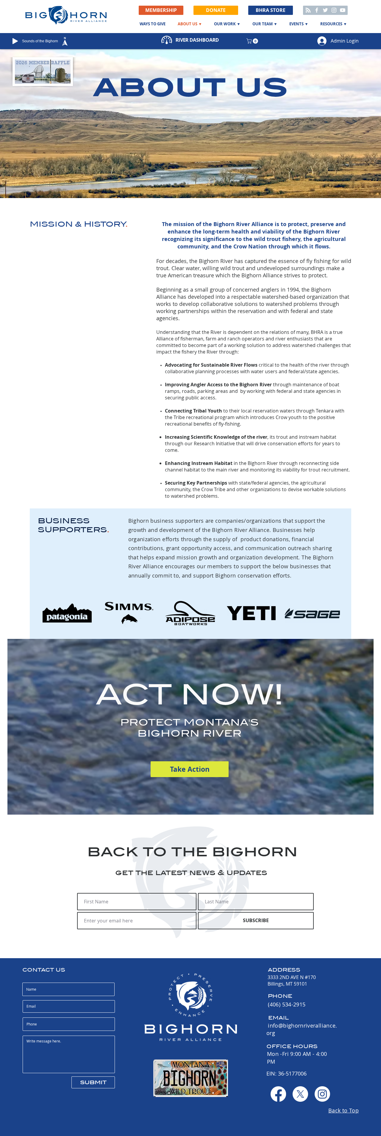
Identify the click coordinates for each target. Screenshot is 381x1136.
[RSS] (308, 10)
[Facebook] (316, 10)
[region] (77, 41)
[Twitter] (325, 10)
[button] (215, 10)
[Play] (15, 41)
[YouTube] (342, 10)
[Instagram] (334, 10)
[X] (300, 1094)
